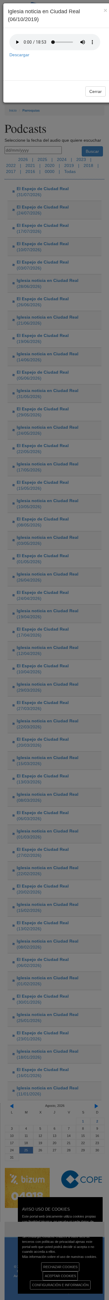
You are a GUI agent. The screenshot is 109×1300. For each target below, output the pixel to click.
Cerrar (95, 91)
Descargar (19, 54)
